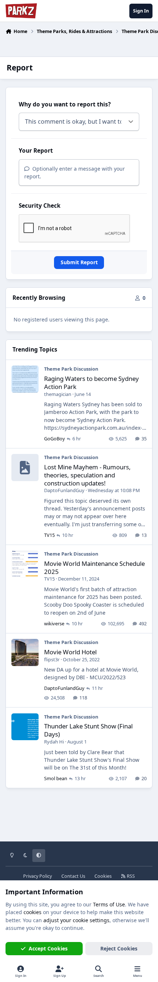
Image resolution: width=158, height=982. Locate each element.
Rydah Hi (54, 741)
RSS (130, 876)
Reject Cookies (118, 948)
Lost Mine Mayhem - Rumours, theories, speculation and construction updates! (87, 475)
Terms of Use (109, 904)
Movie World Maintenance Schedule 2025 (94, 567)
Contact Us (73, 876)
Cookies (103, 876)
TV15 (49, 535)
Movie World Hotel (70, 652)
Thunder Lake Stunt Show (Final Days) (88, 730)
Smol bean (55, 778)
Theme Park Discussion (71, 368)
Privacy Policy (37, 876)
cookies (33, 912)
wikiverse (54, 623)
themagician (57, 394)
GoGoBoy (54, 438)
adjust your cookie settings (76, 920)
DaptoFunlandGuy (64, 490)
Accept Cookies (48, 948)
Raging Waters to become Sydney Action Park (91, 382)
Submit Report (79, 262)
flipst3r (52, 659)
